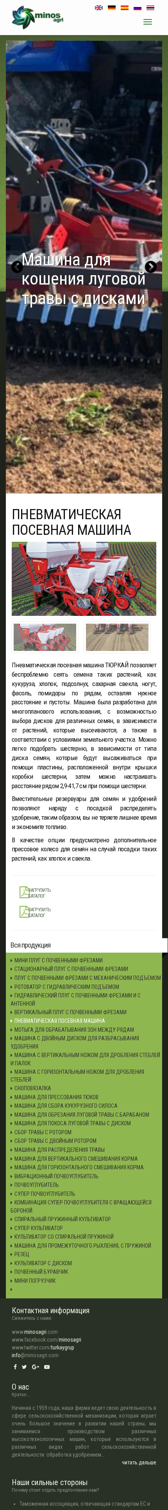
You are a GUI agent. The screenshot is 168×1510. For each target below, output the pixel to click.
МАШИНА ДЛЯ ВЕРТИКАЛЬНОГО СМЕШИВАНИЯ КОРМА (76, 1159)
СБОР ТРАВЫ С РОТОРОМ (42, 1132)
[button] (17, 267)
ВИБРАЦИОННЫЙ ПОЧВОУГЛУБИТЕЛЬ (56, 1176)
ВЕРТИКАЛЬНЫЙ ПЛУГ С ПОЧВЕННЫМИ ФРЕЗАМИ (70, 1012)
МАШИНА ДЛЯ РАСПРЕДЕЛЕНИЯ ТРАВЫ (59, 1150)
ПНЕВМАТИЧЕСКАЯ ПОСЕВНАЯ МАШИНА (59, 1021)
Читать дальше (139, 1462)
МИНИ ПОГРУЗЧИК (34, 1281)
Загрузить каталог (39, 893)
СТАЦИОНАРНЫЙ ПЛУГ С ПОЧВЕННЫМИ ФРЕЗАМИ (71, 969)
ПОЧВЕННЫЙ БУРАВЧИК (41, 1272)
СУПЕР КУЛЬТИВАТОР (38, 1228)
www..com (35, 1332)
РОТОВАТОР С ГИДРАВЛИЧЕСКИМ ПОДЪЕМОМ (66, 987)
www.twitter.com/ (43, 1347)
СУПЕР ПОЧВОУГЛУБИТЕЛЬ (44, 1194)
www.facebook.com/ (46, 1340)
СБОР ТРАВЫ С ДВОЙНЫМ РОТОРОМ (55, 1141)
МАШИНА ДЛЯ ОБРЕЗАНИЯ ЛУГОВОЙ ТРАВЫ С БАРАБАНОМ (81, 1115)
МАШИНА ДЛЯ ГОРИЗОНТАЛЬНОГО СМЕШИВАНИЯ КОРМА (79, 1167)
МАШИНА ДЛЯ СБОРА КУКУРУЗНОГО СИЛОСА (66, 1106)
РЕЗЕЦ (21, 1254)
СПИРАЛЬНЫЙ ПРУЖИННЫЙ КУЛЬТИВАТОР (62, 1219)
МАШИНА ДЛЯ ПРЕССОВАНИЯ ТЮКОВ (56, 1097)
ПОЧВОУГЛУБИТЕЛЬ (36, 1185)
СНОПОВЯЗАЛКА (32, 1088)
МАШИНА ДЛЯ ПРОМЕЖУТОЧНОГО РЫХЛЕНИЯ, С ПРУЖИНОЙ (82, 1246)
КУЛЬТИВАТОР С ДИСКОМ (43, 1263)
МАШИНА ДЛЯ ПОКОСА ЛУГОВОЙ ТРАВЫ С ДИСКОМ (72, 1123)
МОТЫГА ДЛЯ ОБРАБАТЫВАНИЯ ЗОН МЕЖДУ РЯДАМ (74, 1030)
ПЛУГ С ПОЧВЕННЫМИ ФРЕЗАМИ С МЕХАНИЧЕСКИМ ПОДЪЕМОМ (87, 978)
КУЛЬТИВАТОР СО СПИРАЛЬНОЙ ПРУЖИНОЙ (64, 1237)
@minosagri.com (35, 1355)
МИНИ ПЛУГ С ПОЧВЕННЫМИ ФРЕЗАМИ (58, 960)
